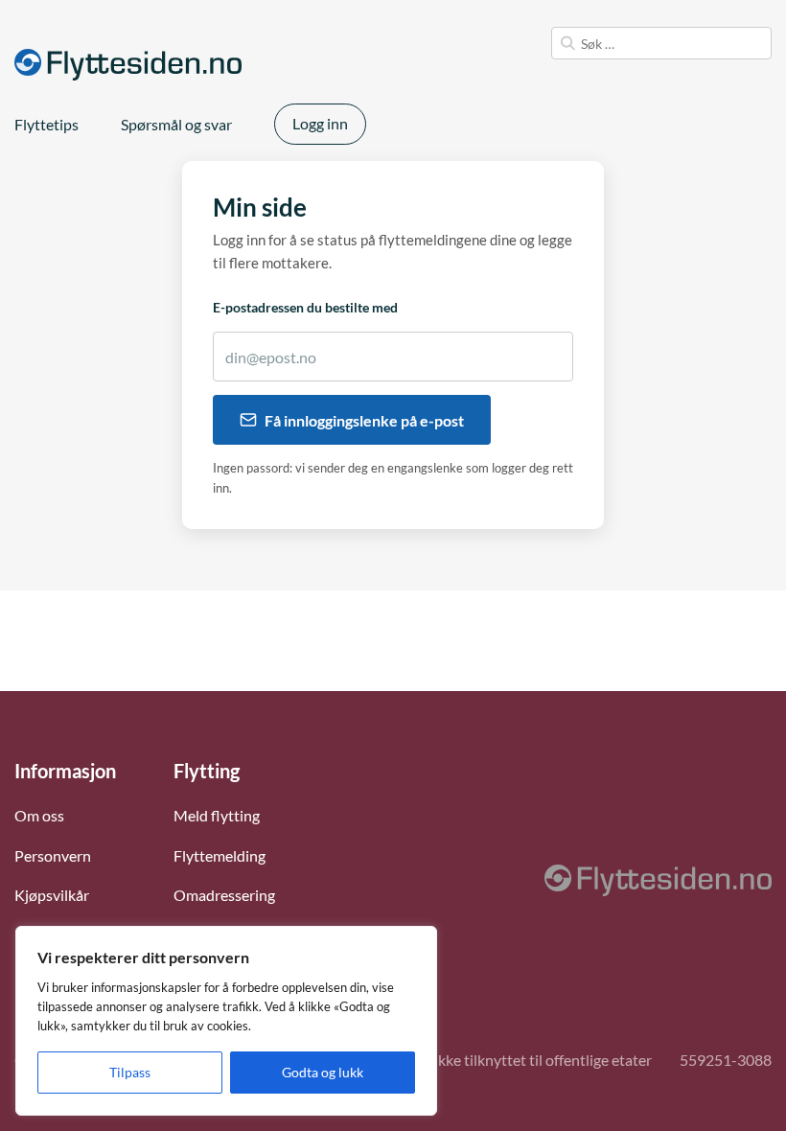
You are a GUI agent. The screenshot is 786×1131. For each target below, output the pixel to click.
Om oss (39, 815)
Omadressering (224, 895)
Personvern (52, 855)
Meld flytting (216, 815)
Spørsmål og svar (176, 124)
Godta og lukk (322, 1072)
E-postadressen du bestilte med (305, 307)
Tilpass (129, 1072)
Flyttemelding (219, 855)
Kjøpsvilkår (51, 895)
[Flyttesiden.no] (128, 65)
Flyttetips (46, 124)
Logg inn (320, 123)
